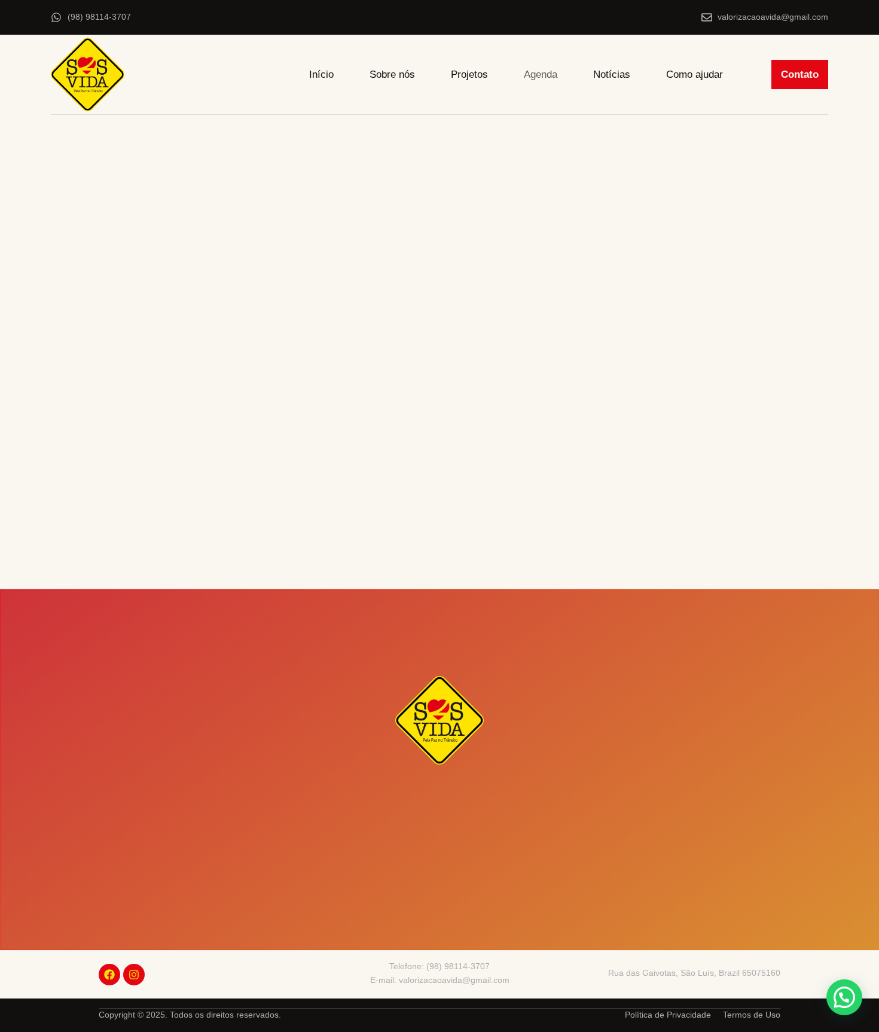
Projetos (469, 74)
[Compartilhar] (836, 13)
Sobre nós (392, 74)
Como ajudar (694, 74)
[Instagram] (134, 974)
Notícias (611, 74)
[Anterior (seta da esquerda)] (21, 516)
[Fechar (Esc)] (864, 13)
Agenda (540, 74)
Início (321, 74)
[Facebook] (109, 974)
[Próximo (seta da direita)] (858, 516)
